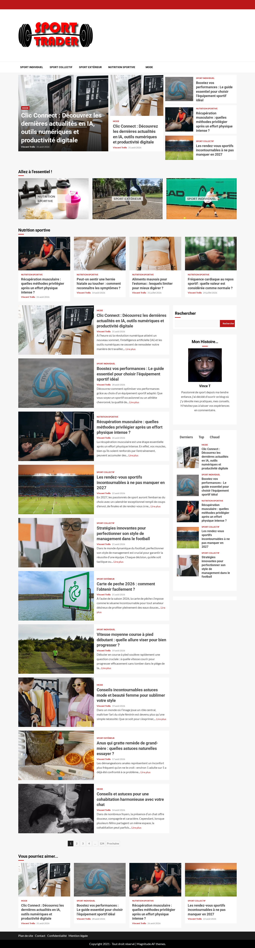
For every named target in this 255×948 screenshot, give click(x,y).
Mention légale (78, 935)
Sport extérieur (90, 67)
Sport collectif (61, 67)
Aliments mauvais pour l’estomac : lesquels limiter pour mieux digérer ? (155, 253)
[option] (63, 113)
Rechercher (185, 313)
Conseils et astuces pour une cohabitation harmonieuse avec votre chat (56, 808)
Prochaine (113, 843)
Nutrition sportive (121, 67)
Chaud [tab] (214, 437)
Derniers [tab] (186, 437)
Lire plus (131, 349)
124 (102, 843)
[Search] (234, 67)
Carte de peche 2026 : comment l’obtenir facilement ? (56, 596)
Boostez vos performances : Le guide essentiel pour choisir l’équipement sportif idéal (179, 89)
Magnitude (144, 944)
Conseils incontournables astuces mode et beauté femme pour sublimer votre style (56, 702)
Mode (149, 67)
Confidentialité (57, 935)
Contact (40, 935)
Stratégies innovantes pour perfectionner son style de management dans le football (56, 542)
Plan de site (25, 935)
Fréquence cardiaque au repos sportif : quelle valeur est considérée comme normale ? (211, 253)
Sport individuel (31, 67)
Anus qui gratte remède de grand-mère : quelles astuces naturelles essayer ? (56, 755)
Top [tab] (201, 437)
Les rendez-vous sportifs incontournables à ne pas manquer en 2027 (179, 148)
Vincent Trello (28, 146)
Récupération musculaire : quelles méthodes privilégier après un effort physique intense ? (179, 119)
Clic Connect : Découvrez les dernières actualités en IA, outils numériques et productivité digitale (136, 95)
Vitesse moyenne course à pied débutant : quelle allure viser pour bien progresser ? (56, 649)
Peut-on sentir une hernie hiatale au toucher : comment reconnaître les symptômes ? (100, 253)
